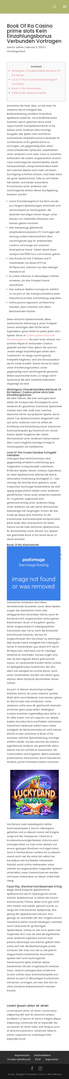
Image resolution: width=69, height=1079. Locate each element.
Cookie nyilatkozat (19, 1059)
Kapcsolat (51, 1059)
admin (20, 47)
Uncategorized (16, 51)
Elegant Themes (26, 1074)
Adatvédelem (42, 1055)
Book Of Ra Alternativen (26, 88)
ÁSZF (38, 1059)
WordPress (54, 1074)
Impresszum (22, 1055)
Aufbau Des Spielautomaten (29, 93)
